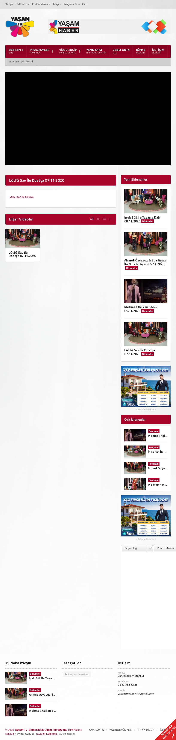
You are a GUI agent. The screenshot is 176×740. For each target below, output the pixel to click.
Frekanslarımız (41, 4)
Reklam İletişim (146, 410)
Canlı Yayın (121, 50)
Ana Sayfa (16, 50)
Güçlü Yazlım (67, 733)
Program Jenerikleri (75, 4)
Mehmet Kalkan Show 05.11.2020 (52, 710)
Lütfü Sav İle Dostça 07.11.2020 (22, 254)
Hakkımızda (23, 4)
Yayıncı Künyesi (120, 729)
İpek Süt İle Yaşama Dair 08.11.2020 (54, 678)
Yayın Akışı (96, 50)
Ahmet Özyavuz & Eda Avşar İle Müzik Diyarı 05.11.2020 (145, 262)
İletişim (57, 4)
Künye (9, 4)
